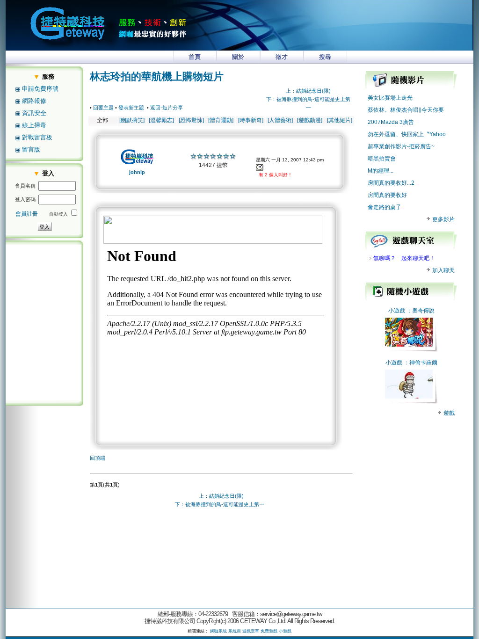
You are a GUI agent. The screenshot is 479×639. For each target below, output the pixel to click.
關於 (238, 56)
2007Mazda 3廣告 (391, 122)
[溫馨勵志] (161, 120)
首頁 (195, 56)
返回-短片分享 (166, 107)
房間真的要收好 (387, 195)
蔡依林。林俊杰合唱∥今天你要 (406, 110)
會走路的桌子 (384, 207)
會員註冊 (26, 214)
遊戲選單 (250, 631)
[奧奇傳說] (409, 344)
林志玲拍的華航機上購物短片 (157, 76)
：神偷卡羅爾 (420, 362)
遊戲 (448, 413)
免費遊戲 (269, 631)
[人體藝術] (280, 120)
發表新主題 (131, 107)
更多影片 (443, 219)
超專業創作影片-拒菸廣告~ (401, 146)
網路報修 (34, 100)
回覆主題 (103, 107)
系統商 (234, 631)
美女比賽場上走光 (390, 97)
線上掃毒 (34, 125)
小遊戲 (396, 310)
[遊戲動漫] (309, 120)
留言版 (31, 149)
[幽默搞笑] (132, 120)
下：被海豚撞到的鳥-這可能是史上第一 (219, 504)
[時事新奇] (250, 120)
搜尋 (325, 56)
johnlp (137, 172)
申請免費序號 (40, 88)
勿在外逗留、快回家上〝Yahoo (407, 134)
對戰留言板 (37, 137)
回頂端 (97, 458)
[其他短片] (339, 120)
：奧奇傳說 (420, 310)
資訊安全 (34, 112)
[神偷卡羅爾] (409, 396)
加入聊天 (443, 270)
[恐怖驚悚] (191, 120)
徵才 (282, 56)
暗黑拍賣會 (382, 158)
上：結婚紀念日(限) (308, 91)
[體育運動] (220, 120)
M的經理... (380, 170)
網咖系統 (218, 631)
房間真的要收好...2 (391, 183)
